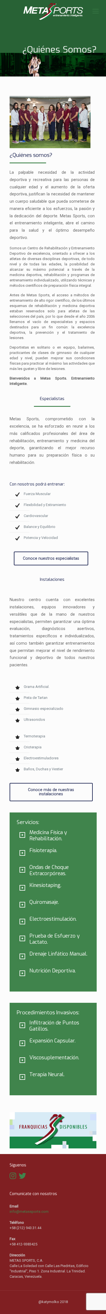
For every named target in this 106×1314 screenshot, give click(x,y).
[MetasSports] (53, 11)
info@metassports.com (29, 1211)
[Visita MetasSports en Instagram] (13, 1177)
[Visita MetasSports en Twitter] (22, 1177)
